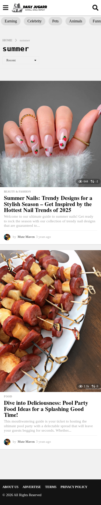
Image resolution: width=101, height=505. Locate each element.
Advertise (32, 487)
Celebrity (34, 21)
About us (10, 487)
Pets (55, 21)
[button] (5, 8)
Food (8, 396)
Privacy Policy (74, 487)
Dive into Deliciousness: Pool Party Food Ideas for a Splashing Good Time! (46, 408)
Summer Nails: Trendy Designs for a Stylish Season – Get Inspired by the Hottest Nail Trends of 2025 (48, 204)
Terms (50, 487)
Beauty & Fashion (17, 191)
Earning (11, 21)
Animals (75, 21)
